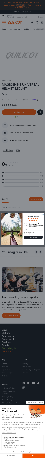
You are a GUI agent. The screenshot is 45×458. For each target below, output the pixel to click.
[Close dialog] (42, 215)
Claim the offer (33, 237)
